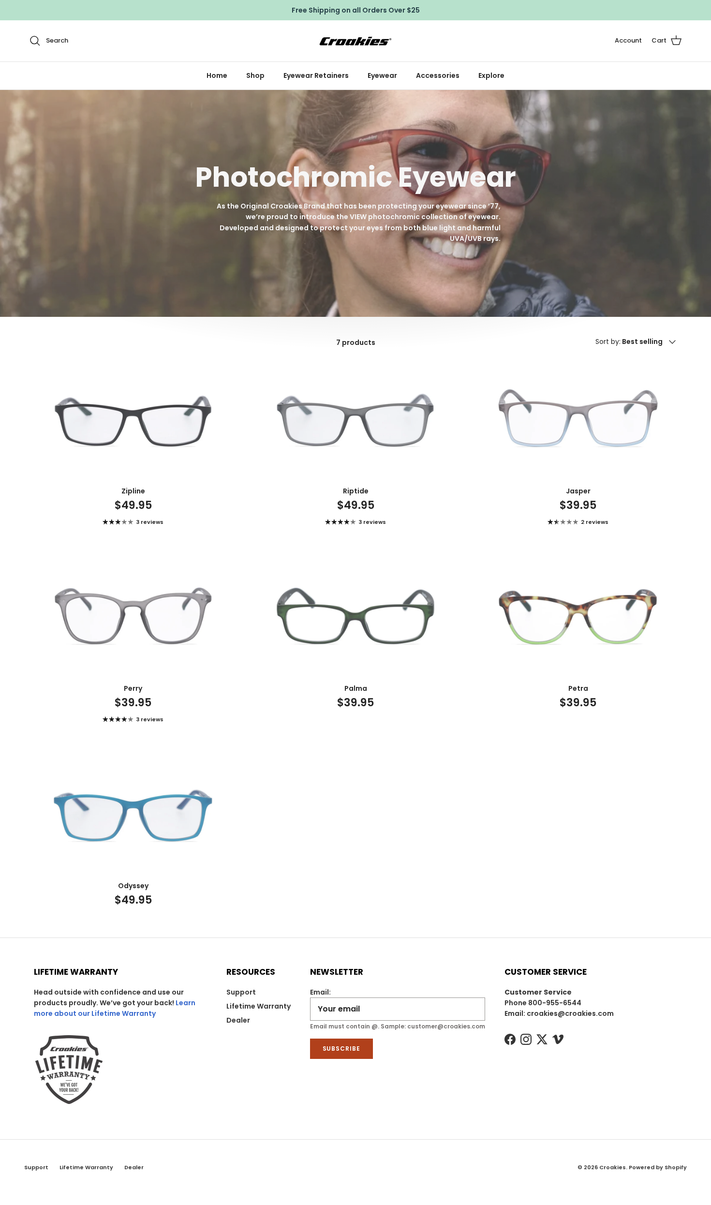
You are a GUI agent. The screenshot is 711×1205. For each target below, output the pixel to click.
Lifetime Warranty (258, 1006)
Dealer (238, 1020)
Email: (320, 992)
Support (241, 992)
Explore (491, 75)
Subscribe (342, 1048)
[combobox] (652, 342)
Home (217, 75)
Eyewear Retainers (316, 75)
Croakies (612, 1167)
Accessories (437, 75)
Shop (255, 75)
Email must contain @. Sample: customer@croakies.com (397, 1026)
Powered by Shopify (658, 1167)
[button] (667, 40)
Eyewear (382, 75)
